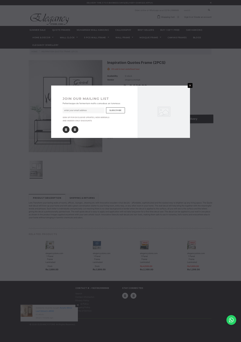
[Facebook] (66, 129)
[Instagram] (75, 129)
